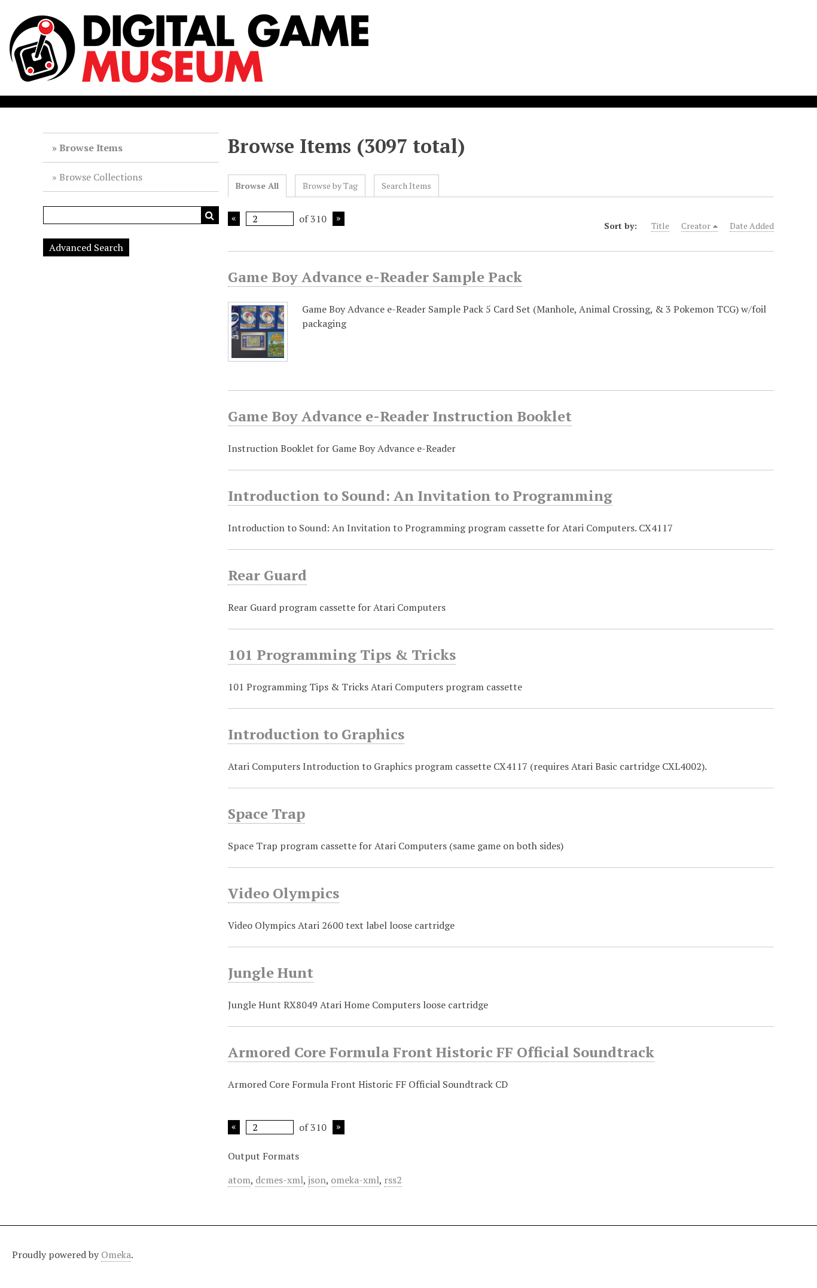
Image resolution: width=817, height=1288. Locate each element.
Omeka (116, 1254)
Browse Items (91, 147)
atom (239, 1179)
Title (660, 225)
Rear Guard (267, 575)
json (317, 1179)
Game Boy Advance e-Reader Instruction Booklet (400, 416)
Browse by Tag (330, 185)
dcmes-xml (279, 1179)
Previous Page (234, 219)
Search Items (406, 185)
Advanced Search (86, 247)
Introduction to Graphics (316, 734)
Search (210, 215)
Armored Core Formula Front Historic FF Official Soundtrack (441, 1051)
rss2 (393, 1179)
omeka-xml (355, 1179)
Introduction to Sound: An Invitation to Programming (420, 495)
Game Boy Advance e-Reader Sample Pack (375, 276)
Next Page (339, 219)
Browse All (257, 185)
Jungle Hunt (270, 972)
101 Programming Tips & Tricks (342, 654)
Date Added (752, 225)
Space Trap (266, 813)
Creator (696, 225)
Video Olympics (283, 892)
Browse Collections (100, 176)
